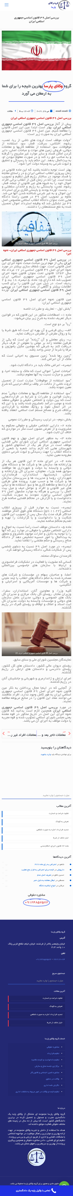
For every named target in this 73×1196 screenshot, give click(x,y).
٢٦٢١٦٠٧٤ (59, 959)
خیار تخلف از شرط (61, 838)
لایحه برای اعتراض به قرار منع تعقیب (37, 870)
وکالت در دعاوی (52, 1079)
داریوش (60, 870)
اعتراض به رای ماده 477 (46, 864)
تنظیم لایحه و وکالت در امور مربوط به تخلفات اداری (37, 1092)
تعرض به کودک (62, 821)
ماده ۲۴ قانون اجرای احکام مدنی (55, 846)
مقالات (10, 111)
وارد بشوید (46, 754)
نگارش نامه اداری (51, 1085)
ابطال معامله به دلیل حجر (44, 880)
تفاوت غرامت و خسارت (59, 813)
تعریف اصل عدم (44, 875)
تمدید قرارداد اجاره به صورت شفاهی (52, 830)
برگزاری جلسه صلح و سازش (47, 1066)
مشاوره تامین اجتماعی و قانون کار (44, 1072)
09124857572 (43, 959)
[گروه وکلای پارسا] (59, 5)
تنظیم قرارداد (53, 1053)
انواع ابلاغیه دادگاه (47, 886)
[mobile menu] (7, 5)
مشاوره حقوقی (53, 1047)
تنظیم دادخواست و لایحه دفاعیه (45, 1060)
